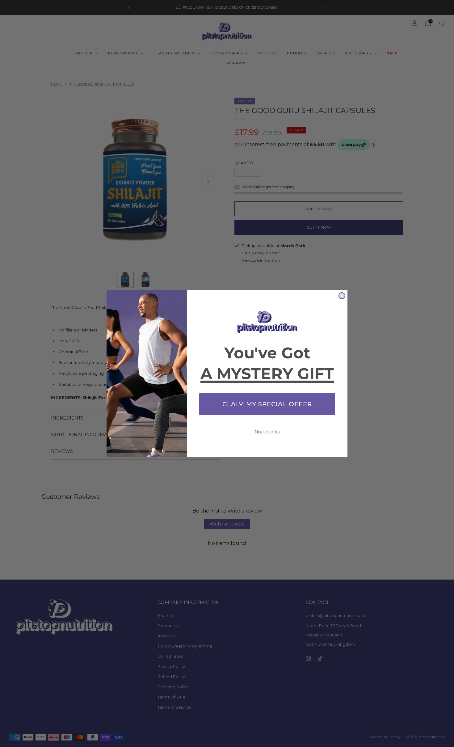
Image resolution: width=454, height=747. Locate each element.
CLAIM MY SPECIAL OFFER (267, 404)
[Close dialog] (342, 296)
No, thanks (267, 431)
